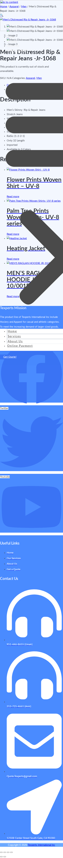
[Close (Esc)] (11, 852)
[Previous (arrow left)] (1, 856)
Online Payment (17, 50)
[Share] (8, 852)
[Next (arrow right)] (4, 856)
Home (10, 37)
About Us (13, 45)
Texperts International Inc (41, 844)
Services (12, 41)
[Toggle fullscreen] (4, 852)
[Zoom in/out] (1, 852)
